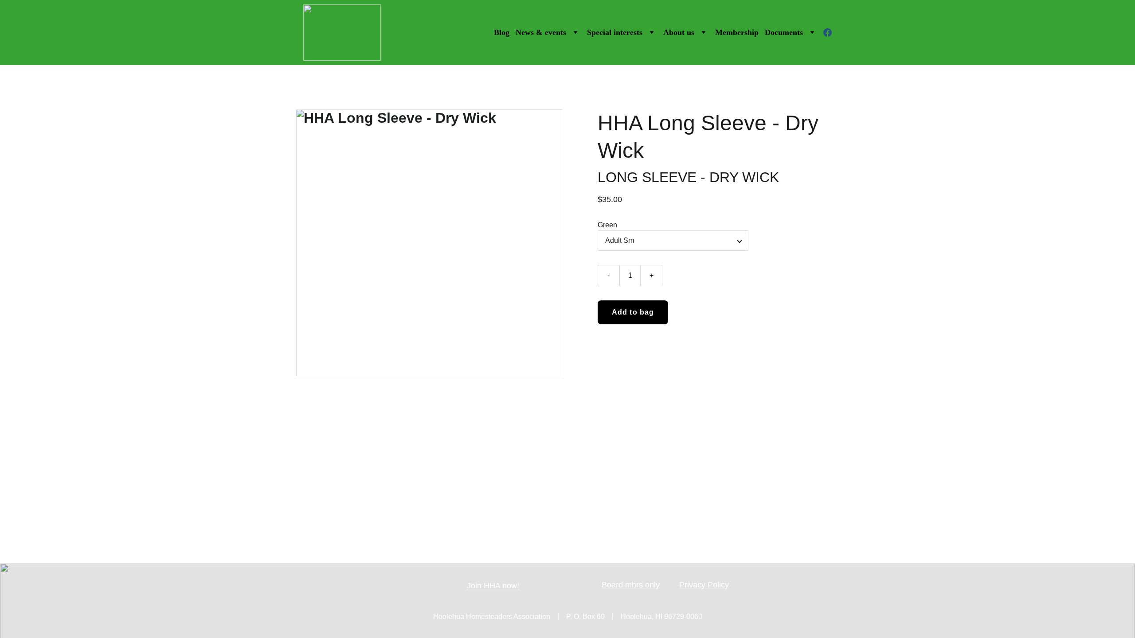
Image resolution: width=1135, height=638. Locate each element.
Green (607, 225)
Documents (784, 32)
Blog (501, 32)
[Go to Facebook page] (827, 32)
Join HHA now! (493, 585)
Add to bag (633, 312)
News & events (541, 32)
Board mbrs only (631, 584)
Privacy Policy (704, 584)
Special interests (614, 32)
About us (678, 32)
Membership (737, 32)
